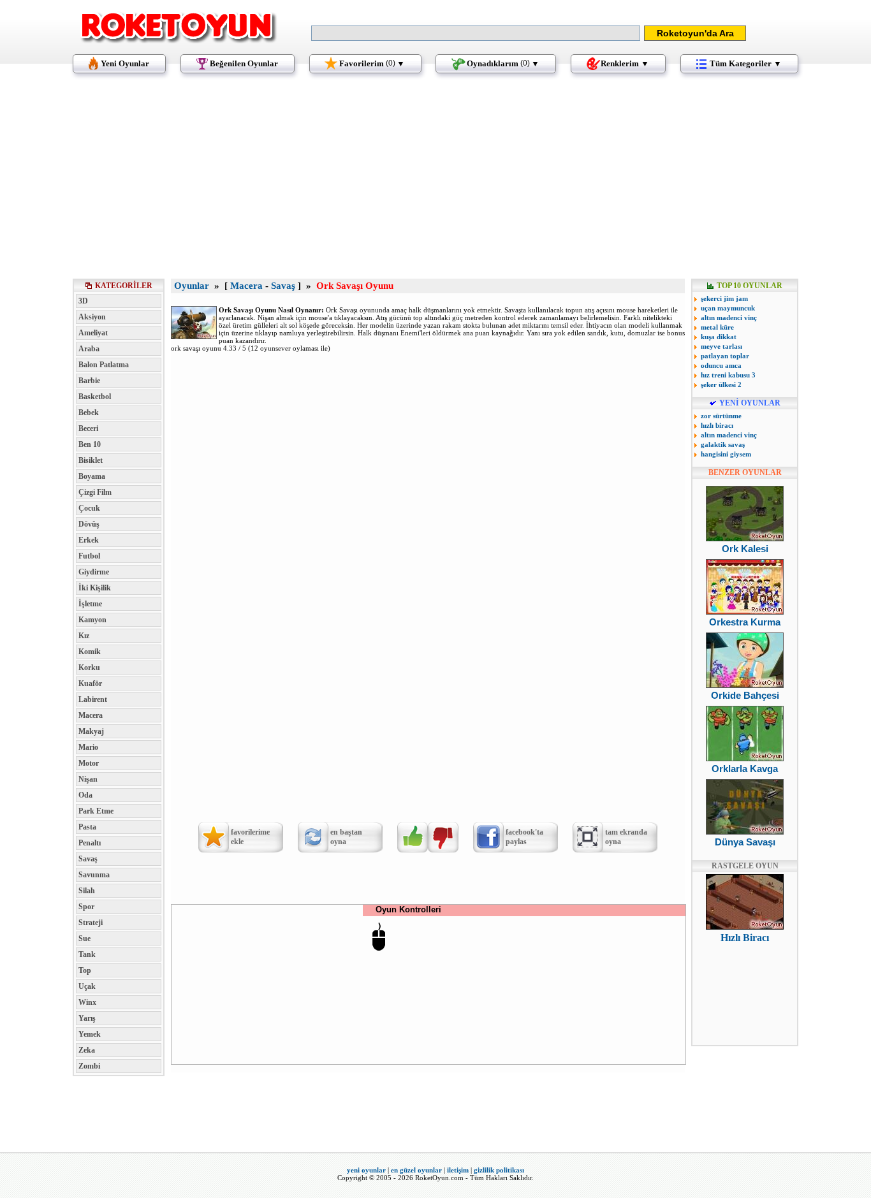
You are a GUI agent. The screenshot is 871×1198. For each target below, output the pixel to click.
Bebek (88, 412)
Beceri (88, 428)
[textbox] (475, 33)
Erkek (88, 540)
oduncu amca (721, 365)
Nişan (88, 779)
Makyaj (91, 731)
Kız (83, 635)
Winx (87, 1002)
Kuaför (90, 683)
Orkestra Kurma (744, 622)
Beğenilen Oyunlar (244, 63)
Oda (85, 795)
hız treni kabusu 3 (728, 375)
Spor (86, 906)
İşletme (90, 603)
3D (83, 300)
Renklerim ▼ (625, 63)
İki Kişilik (94, 587)
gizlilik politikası (499, 1170)
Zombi (89, 1066)
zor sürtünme (721, 416)
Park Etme (95, 811)
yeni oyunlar (366, 1170)
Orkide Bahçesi (745, 695)
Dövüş (88, 524)
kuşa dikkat (718, 336)
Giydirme (93, 571)
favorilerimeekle (250, 837)
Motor (88, 763)
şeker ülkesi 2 (721, 384)
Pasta (87, 826)
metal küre (717, 327)
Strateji (90, 922)
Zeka (86, 1050)
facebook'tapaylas (524, 837)
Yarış (87, 1018)
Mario (88, 747)
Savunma (94, 874)
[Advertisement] (435, 181)
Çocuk (89, 508)
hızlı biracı (717, 425)
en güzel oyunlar (416, 1170)
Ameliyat (93, 332)
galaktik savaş (723, 444)
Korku (89, 667)
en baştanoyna (346, 837)
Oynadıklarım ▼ (503, 63)
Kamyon (92, 619)
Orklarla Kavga (745, 768)
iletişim (458, 1170)
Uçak (87, 986)
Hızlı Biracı (745, 937)
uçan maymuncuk (728, 308)
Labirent (92, 699)
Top (84, 970)
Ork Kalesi (745, 548)
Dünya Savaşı (745, 841)
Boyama (91, 476)
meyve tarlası (721, 346)
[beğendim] (412, 837)
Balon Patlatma (103, 364)
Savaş (88, 858)
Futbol (89, 556)
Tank (87, 954)
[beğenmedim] (443, 837)
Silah (86, 890)
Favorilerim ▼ (372, 63)
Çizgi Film (95, 492)
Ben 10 (89, 444)
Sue (84, 938)
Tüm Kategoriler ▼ (746, 63)
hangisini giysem (726, 454)
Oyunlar (191, 286)
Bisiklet (90, 460)
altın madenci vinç (729, 317)
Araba (88, 348)
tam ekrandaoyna (626, 837)
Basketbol (94, 396)
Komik (89, 651)
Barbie (89, 380)
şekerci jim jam (724, 298)
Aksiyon (92, 316)
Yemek (89, 1034)
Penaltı (89, 842)
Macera (90, 715)
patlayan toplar (725, 356)
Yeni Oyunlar (125, 63)
